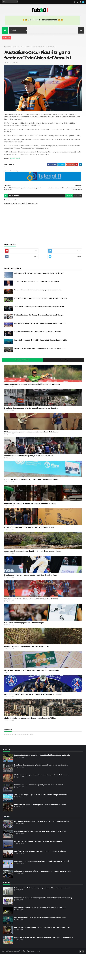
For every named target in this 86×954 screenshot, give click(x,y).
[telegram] (83, 2)
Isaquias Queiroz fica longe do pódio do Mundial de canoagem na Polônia (32, 384)
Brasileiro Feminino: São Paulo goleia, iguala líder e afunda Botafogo (38, 315)
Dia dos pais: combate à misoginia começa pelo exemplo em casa (37, 290)
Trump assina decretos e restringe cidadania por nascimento (36, 281)
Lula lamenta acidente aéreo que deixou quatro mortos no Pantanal (40, 908)
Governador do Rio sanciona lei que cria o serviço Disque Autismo (29, 527)
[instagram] (80, 2)
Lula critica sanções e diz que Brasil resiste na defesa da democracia (40, 918)
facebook (77, 196)
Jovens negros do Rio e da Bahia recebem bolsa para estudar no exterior (40, 323)
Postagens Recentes (22, 360)
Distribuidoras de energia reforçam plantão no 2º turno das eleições (38, 273)
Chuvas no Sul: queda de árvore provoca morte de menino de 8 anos (30, 503)
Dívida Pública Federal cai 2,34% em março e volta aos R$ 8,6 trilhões (40, 831)
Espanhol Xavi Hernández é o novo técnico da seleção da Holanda (37, 332)
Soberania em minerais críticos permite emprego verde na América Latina (42, 871)
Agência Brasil (15, 158)
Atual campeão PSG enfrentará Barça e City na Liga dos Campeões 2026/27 (33, 694)
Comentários (63, 360)
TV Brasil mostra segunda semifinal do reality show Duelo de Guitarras (31, 432)
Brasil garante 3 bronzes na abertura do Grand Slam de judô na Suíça (30, 575)
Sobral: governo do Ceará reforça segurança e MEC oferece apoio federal (42, 888)
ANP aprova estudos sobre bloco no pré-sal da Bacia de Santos (38, 841)
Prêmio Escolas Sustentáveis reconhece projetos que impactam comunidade (43, 937)
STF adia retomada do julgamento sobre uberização (24, 623)
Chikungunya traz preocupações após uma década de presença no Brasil (42, 928)
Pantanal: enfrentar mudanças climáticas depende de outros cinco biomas (32, 551)
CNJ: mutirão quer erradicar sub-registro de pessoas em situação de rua (41, 821)
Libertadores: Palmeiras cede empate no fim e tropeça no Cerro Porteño (40, 298)
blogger (69, 196)
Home (6, 46)
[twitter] (77, 2)
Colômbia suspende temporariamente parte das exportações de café (39, 307)
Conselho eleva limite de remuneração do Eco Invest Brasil (26, 646)
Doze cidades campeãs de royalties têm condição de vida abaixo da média (40, 340)
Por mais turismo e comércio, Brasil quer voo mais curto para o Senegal (41, 861)
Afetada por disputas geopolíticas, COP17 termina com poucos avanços (31, 479)
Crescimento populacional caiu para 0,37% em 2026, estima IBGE (29, 456)
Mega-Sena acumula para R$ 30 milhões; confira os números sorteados (31, 670)
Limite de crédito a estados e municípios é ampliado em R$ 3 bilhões (30, 718)
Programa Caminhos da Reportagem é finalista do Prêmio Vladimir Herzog (43, 898)
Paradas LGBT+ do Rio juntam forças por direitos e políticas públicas (40, 851)
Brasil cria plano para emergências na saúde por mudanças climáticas (31, 408)
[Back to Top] (83, 951)
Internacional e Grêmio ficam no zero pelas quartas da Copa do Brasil (31, 599)
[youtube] (75, 2)
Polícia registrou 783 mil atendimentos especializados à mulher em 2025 (40, 348)
